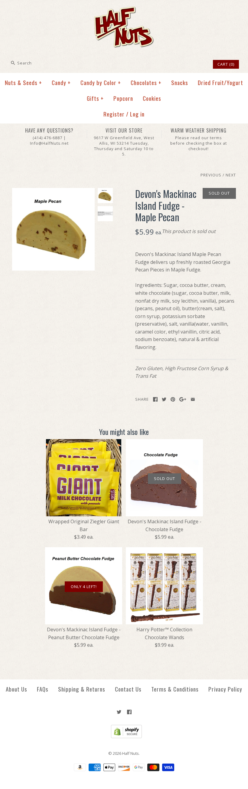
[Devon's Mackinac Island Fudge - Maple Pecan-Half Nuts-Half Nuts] (53, 191)
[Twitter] (119, 712)
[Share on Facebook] (155, 399)
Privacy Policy (225, 689)
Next (231, 175)
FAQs (42, 689)
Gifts (95, 98)
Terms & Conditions (175, 689)
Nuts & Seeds (23, 82)
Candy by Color (100, 82)
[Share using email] (193, 399)
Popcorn (123, 98)
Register (114, 114)
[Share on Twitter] (164, 399)
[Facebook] (129, 712)
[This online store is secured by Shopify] (124, 736)
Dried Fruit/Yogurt (220, 82)
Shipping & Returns (81, 689)
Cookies (152, 98)
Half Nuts (130, 753)
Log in (137, 114)
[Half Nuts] (124, 9)
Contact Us (128, 689)
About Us (16, 689)
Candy (61, 82)
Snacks (179, 82)
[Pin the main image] (173, 399)
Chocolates (146, 82)
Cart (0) (225, 64)
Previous (211, 175)
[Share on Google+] (182, 399)
